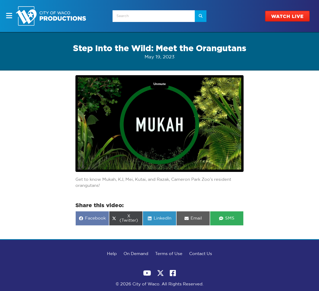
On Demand (136, 254)
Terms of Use (168, 254)
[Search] (200, 16)
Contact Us (200, 254)
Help (112, 254)
